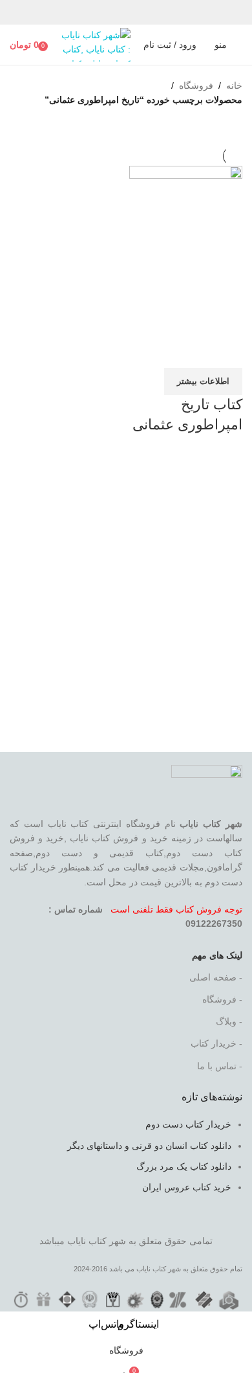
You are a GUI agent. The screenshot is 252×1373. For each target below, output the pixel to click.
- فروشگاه (222, 999)
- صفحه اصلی (215, 977)
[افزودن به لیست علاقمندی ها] (156, 351)
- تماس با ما (219, 1066)
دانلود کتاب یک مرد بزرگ (183, 1166)
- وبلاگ (229, 1021)
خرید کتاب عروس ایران (186, 1187)
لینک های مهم (217, 955)
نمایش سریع (191, 351)
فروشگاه (196, 85)
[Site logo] (94, 44)
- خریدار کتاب (216, 1043)
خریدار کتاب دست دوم (188, 1124)
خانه (234, 85)
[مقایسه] (226, 351)
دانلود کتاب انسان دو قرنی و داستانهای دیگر (149, 1145)
